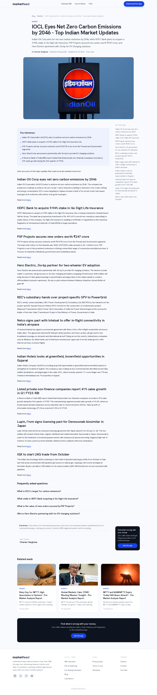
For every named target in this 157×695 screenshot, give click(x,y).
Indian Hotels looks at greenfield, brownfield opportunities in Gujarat (124, 173)
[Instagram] (26, 676)
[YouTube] (32, 676)
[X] (20, 676)
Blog (33, 16)
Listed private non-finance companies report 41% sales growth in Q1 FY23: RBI (126, 182)
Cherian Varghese (41, 52)
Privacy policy (97, 661)
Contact (123, 666)
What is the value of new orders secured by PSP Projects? (45, 506)
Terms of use (97, 666)
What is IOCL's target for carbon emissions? (39, 491)
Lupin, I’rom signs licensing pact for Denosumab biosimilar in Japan (127, 190)
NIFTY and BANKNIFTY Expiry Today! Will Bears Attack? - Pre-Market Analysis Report (118, 595)
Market (40, 16)
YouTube (123, 670)
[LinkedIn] (15, 676)
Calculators (69, 678)
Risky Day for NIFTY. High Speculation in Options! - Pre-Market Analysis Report (33, 595)
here (29, 200)
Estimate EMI (66, 4)
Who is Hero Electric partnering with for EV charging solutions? (48, 513)
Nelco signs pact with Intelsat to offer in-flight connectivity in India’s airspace (127, 164)
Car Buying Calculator (73, 670)
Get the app (127, 545)
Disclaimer (96, 670)
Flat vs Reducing (71, 666)
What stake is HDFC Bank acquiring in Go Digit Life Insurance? (47, 498)
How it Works (80, 4)
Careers (123, 661)
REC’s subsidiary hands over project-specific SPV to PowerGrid (126, 156)
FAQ (90, 4)
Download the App (134, 4)
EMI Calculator (70, 661)
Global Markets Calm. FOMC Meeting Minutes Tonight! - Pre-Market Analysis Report (76, 595)
